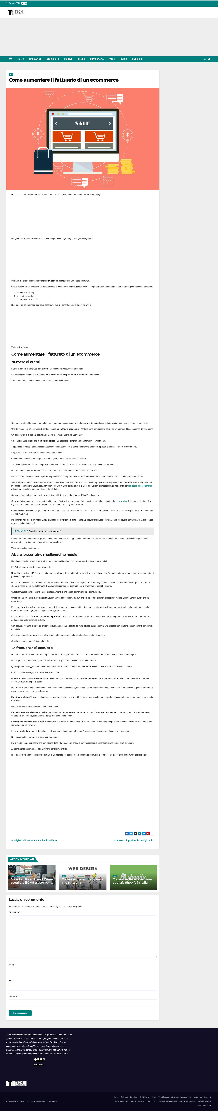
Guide (123, 59)
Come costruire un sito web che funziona (82, 881)
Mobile (68, 59)
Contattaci (134, 1097)
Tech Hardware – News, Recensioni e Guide (195, 1101)
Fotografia (97, 59)
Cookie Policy (145, 1097)
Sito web (13, 996)
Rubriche (137, 59)
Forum (154, 1097)
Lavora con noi (205, 1097)
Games (81, 59)
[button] (205, 59)
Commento (14, 912)
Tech (112, 59)
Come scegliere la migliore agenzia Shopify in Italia (132, 881)
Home (21, 59)
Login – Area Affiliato (121, 1101)
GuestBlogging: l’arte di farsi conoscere (172, 1097)
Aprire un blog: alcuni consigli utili (133, 840)
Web (11, 74)
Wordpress (21, 876)
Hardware (35, 59)
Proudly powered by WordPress (18, 1101)
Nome (12, 965)
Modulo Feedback (137, 1101)
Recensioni (53, 59)
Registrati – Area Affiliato (168, 1101)
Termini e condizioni (203, 1106)
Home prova (193, 1097)
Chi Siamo (124, 1097)
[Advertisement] (109, 37)
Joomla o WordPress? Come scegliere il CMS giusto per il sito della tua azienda (32, 883)
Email (12, 981)
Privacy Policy (151, 1101)
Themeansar (52, 1101)
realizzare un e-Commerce (140, 486)
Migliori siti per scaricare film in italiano (35, 840)
